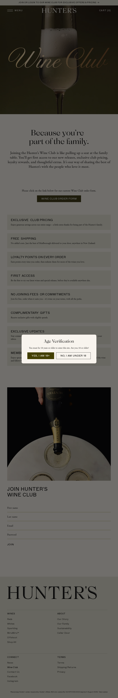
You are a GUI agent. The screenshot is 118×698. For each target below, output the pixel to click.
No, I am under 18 (73, 355)
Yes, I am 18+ (41, 355)
